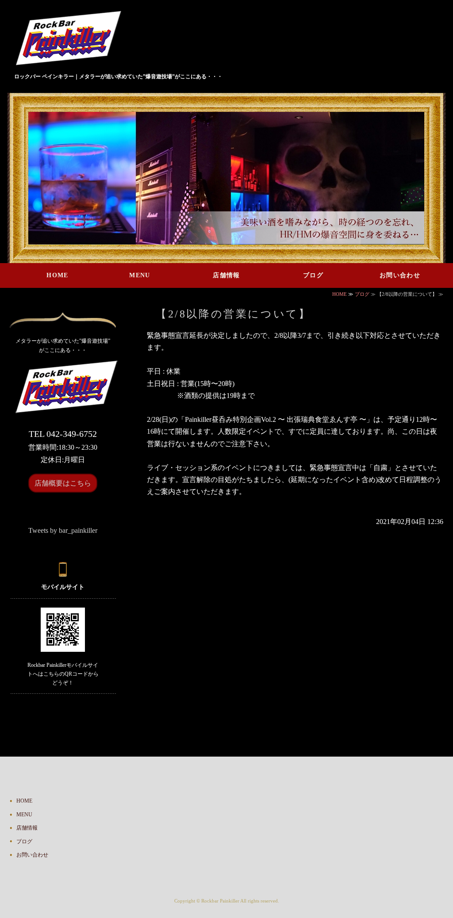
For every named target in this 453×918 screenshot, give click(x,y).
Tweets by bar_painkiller (62, 530)
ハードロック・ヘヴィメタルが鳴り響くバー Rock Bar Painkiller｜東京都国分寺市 (72, 39)
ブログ (313, 275)
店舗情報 (226, 275)
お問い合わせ (400, 275)
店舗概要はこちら (63, 483)
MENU (139, 275)
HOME (57, 275)
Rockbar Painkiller (220, 900)
